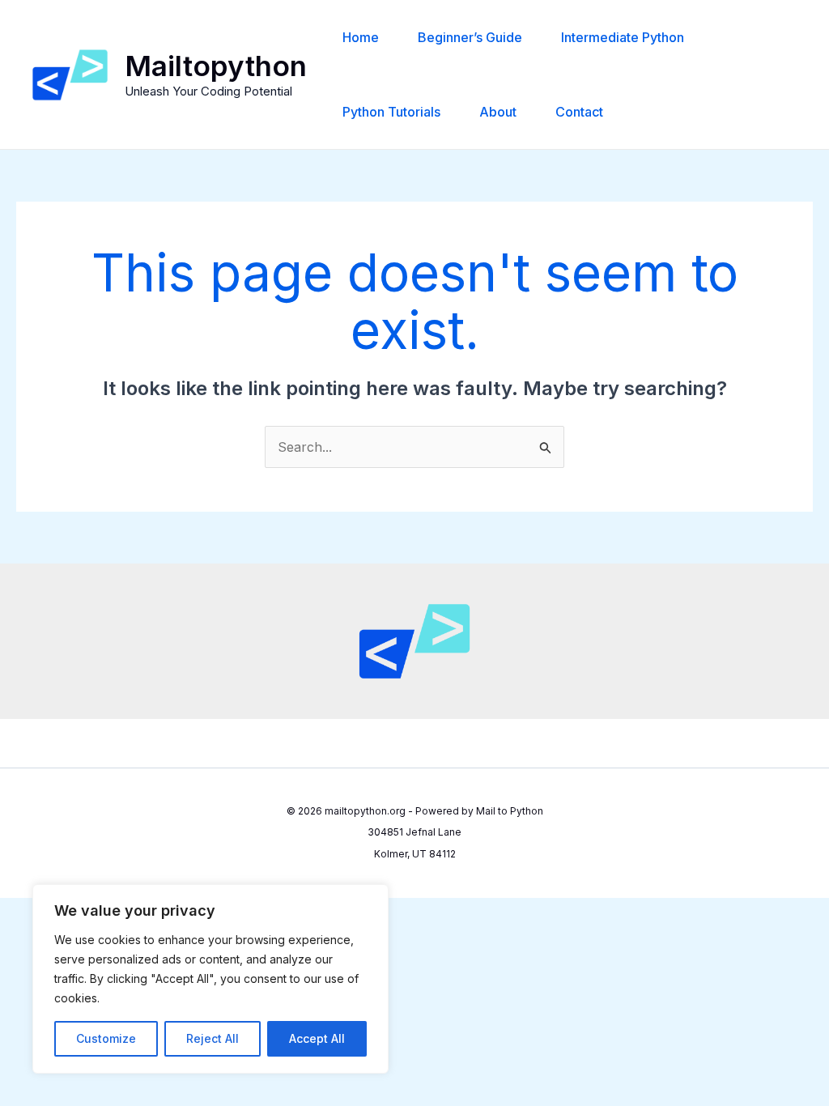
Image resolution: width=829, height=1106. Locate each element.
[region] (210, 979)
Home (360, 37)
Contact (579, 112)
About (498, 112)
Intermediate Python (622, 37)
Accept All (317, 1038)
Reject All (212, 1038)
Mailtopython (216, 66)
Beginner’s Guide (470, 37)
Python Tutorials (391, 112)
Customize (106, 1038)
